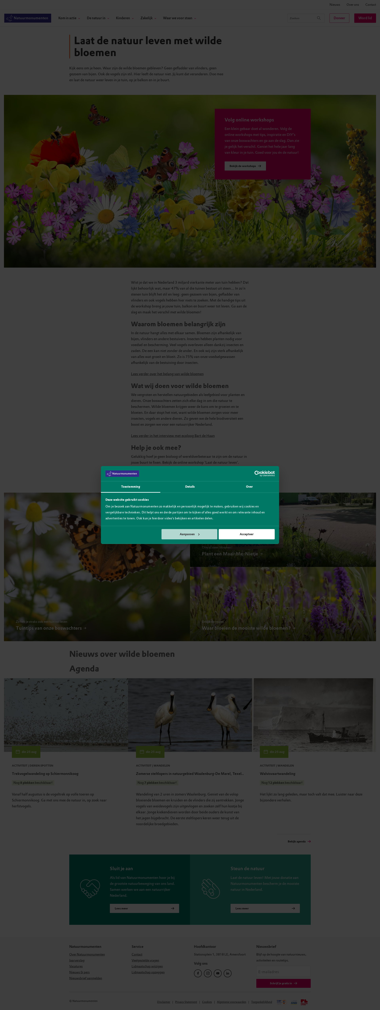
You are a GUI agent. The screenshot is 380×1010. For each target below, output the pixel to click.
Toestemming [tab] (130, 486)
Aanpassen (187, 534)
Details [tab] (190, 486)
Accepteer (247, 534)
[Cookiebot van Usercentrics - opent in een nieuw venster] (257, 474)
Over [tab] (249, 486)
